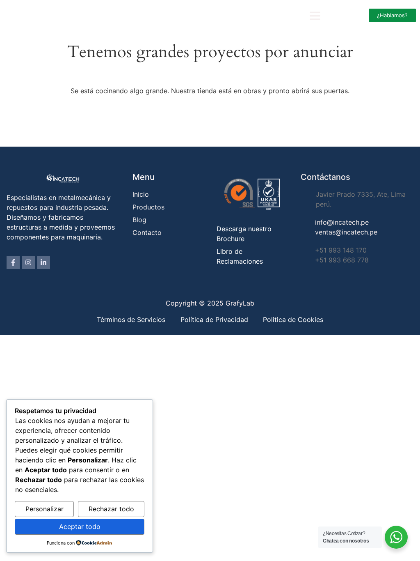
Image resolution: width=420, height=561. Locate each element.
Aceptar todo (79, 526)
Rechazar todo (111, 509)
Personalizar (44, 509)
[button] (315, 15)
